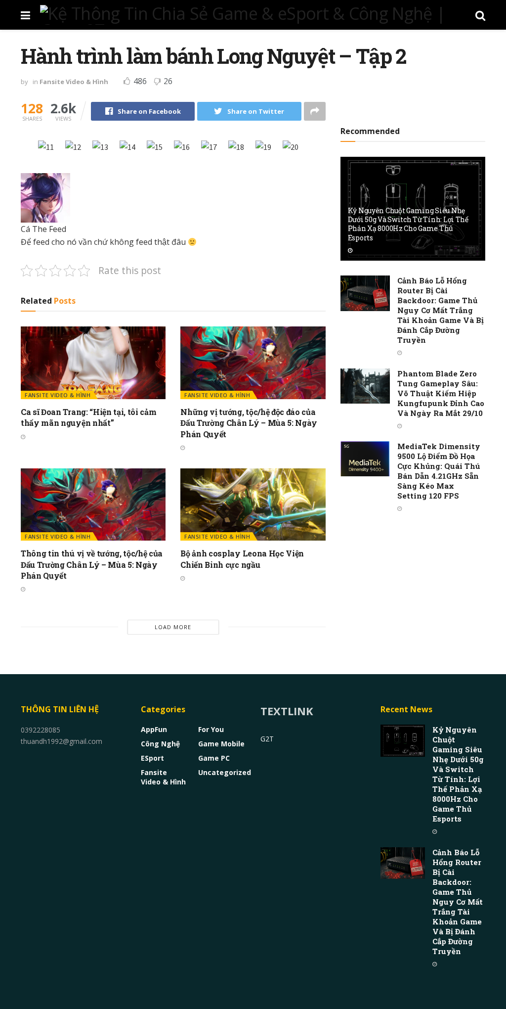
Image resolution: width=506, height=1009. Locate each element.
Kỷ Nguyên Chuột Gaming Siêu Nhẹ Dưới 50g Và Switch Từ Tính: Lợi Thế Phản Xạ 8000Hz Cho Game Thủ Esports (408, 224)
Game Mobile (221, 743)
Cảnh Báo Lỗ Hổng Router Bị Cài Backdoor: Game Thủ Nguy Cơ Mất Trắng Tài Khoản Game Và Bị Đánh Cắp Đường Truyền (440, 310)
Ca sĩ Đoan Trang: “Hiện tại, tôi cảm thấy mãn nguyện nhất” (88, 417)
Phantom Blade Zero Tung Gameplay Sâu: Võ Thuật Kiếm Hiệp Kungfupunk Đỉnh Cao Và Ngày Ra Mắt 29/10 (440, 393)
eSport (152, 758)
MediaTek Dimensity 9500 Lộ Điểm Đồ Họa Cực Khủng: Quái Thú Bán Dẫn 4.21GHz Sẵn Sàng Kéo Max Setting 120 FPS (438, 471)
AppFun (154, 729)
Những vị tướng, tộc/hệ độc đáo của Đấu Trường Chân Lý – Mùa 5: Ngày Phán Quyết (248, 423)
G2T (267, 738)
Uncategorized (224, 772)
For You (211, 729)
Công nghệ (160, 743)
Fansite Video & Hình (74, 81)
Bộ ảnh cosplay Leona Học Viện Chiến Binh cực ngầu (242, 558)
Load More (173, 627)
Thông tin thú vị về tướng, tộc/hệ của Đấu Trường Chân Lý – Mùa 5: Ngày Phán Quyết (92, 564)
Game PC (214, 758)
